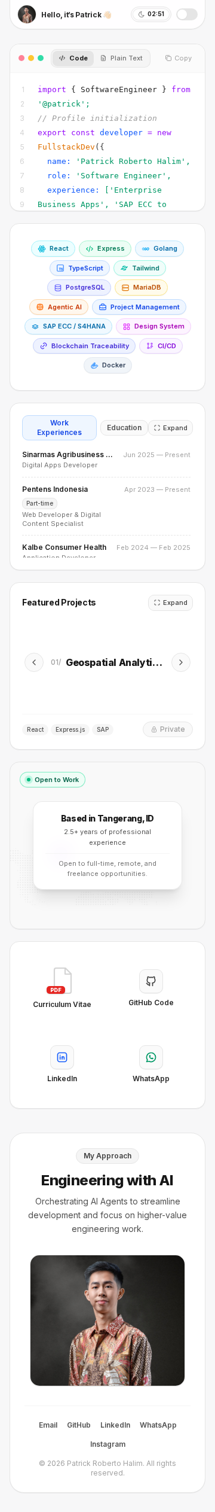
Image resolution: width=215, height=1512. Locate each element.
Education (124, 427)
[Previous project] (34, 662)
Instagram (107, 1444)
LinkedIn (115, 1424)
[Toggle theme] (187, 14)
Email (48, 1424)
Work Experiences (59, 427)
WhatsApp (158, 1424)
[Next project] (181, 662)
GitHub (79, 1424)
